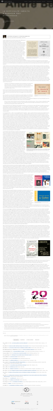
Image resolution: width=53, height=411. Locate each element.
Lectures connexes (30, 339)
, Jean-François (6, 354)
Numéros (30, 1)
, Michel (5, 345)
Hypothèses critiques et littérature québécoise (18, 36)
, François (5, 378)
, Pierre (5, 370)
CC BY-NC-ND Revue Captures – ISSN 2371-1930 (26, 408)
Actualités (43, 1)
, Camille (5, 385)
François (9, 349)
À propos (25, 1)
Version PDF (37, 339)
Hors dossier (39, 1)
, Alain (4, 383)
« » (18, 351)
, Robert (6, 353)
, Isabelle (5, 356)
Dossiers (34, 1)
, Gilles (5, 366)
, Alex (4, 375)
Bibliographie (16, 339)
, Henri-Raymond (6, 351)
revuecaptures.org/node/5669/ (14, 335)
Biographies (22, 339)
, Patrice (5, 358)
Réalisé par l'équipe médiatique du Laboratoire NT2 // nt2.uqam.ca (26, 409)
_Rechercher (50, 1)
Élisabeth (17, 349)
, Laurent (5, 360)
